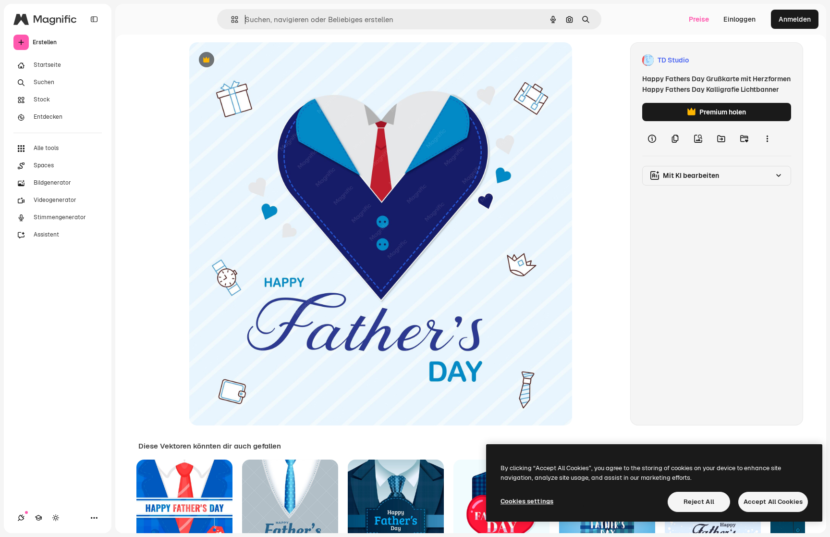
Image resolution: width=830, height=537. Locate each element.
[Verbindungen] (21, 517)
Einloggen (739, 19)
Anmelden (795, 19)
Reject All (699, 502)
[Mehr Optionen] (767, 138)
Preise (699, 19)
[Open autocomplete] (231, 19)
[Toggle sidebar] (94, 19)
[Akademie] (38, 517)
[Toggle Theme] (55, 517)
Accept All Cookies (773, 502)
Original (250, 60)
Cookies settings (526, 501)
